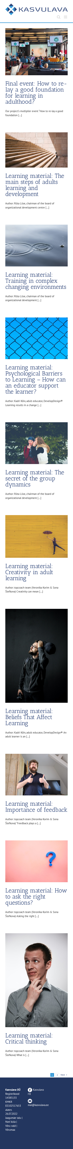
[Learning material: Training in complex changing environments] (36, 245)
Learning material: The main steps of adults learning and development (34, 185)
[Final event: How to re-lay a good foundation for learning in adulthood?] (36, 51)
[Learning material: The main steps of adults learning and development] (36, 150)
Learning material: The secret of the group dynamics (34, 478)
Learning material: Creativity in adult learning (29, 572)
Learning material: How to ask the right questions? (36, 896)
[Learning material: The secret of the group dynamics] (36, 443)
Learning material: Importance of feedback (36, 806)
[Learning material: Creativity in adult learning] (36, 536)
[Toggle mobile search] (58, 17)
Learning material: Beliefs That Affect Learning (29, 717)
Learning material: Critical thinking (29, 1038)
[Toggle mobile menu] (66, 17)
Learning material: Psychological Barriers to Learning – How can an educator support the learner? (35, 379)
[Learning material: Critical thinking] (36, 980)
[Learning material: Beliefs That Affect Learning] (36, 656)
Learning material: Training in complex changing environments (35, 280)
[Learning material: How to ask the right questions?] (36, 861)
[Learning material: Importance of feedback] (36, 775)
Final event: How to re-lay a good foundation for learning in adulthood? (36, 92)
